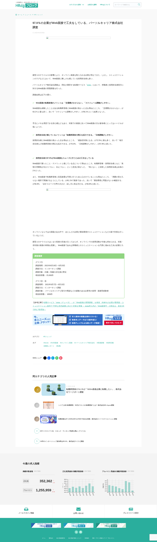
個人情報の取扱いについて (74, 538)
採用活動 (110, 343)
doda (89, 85)
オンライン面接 (66, 343)
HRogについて (105, 4)
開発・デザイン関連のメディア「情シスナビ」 (103, 538)
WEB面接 (55, 343)
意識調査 (101, 343)
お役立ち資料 (92, 4)
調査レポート (49, 346)
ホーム (43, 538)
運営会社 (51, 538)
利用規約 (87, 538)
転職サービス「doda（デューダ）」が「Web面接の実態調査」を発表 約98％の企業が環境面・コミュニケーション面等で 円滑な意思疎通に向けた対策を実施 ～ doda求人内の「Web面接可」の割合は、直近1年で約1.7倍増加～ (78, 306)
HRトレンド (47, 337)
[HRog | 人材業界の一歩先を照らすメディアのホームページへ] (27, 4)
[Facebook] (80, 532)
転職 (59, 346)
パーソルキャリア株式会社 (85, 343)
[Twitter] (76, 532)
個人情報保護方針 (60, 538)
